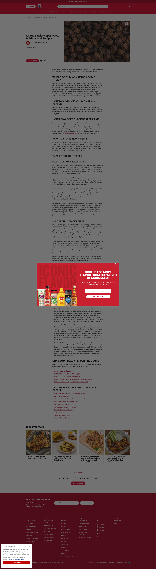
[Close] (30, 546)
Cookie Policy (11, 559)
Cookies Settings (16, 562)
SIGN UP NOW (98, 296)
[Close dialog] (116, 264)
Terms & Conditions (19, 559)
